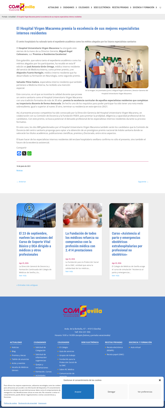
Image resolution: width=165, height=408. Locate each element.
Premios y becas (19, 355)
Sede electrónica (102, 7)
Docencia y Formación (143, 7)
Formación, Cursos (44, 371)
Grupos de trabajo (67, 355)
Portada (4, 17)
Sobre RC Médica (66, 369)
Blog (14, 351)
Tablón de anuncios (20, 359)
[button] (160, 380)
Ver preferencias (145, 391)
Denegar (111, 391)
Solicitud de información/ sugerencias (41, 357)
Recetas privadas (120, 7)
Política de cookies (10, 403)
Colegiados (84, 7)
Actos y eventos (18, 363)
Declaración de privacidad (27, 403)
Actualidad (53, 7)
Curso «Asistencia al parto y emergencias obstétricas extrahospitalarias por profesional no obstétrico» (127, 243)
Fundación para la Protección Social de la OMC (68, 362)
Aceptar (78, 391)
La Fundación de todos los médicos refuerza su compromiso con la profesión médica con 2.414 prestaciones (81, 241)
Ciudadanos (68, 7)
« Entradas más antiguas (27, 285)
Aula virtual (136, 347)
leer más (23, 275)
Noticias (19, 170)
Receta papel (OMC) (115, 354)
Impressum (42, 403)
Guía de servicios (66, 351)
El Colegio (63, 347)
